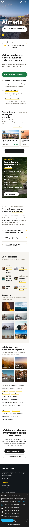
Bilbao (19, 388)
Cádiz (12, 391)
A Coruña (13, 385)
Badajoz (12, 388)
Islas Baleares (14, 399)
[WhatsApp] (10, 478)
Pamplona (6, 408)
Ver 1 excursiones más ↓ (14, 151)
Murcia (12, 405)
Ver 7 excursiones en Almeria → (14, 29)
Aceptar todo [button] (7, 520)
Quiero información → (14, 451)
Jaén (15, 402)
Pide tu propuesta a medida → (14, 74)
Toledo (20, 413)
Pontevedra (15, 408)
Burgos (5, 391)
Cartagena (6, 394)
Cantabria (19, 391)
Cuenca (15, 396)
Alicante (22, 385)
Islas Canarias (7, 402)
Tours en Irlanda (6, 485)
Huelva (5, 399)
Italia (7, 492)
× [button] (27, 495)
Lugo (21, 402)
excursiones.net (9, 469)
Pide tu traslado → (11, 194)
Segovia (5, 413)
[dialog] (14, 510)
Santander (16, 411)
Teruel (13, 413)
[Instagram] (5, 478)
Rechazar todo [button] (21, 520)
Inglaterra (9, 490)
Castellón (15, 394)
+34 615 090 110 (18, 439)
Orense (20, 405)
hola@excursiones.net (18, 441)
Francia (3, 492)
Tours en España (6, 487)
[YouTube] (7, 478)
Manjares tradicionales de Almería (23, 280)
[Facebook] (2, 478)
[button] (5, 70)
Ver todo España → (7, 419)
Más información (22, 501)
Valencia (5, 416)
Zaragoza (14, 416)
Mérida (5, 405)
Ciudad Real (6, 396)
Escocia (4, 490)
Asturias (5, 388)
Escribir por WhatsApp (15, 456)
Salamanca (6, 411)
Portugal (12, 492)
